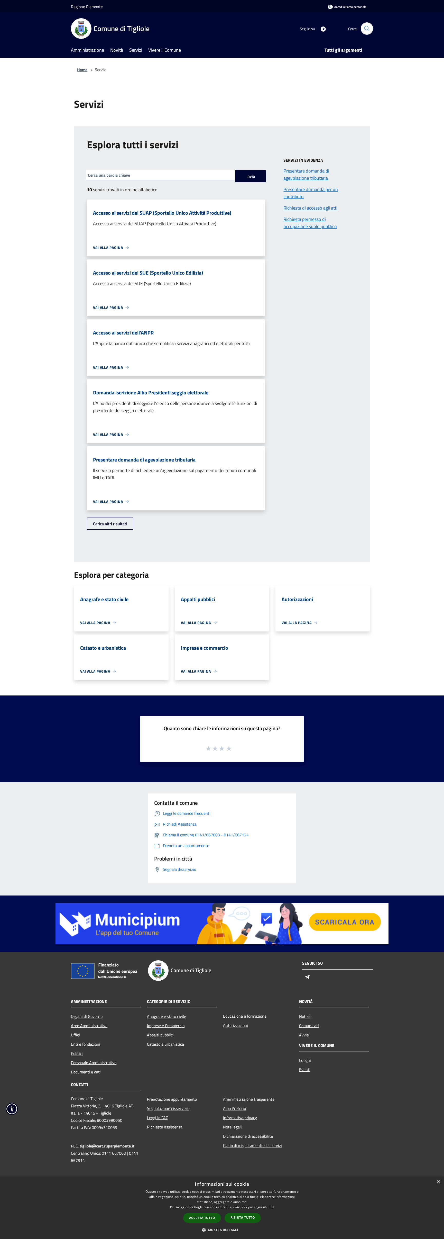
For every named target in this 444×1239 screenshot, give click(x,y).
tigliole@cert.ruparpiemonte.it (107, 1146)
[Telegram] (321, 28)
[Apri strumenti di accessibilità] (12, 1109)
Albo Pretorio (234, 1108)
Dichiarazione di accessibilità (248, 1136)
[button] (222, 1230)
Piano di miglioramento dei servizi (252, 1145)
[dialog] (222, 1208)
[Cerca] (367, 28)
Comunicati (309, 1026)
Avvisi (304, 1035)
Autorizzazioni (235, 1025)
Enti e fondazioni (85, 1044)
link (271, 1207)
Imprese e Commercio (165, 1026)
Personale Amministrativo (93, 1063)
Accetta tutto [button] (202, 1218)
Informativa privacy (240, 1118)
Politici (77, 1053)
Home (82, 70)
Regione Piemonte (87, 7)
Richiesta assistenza (164, 1127)
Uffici (75, 1035)
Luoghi (305, 1060)
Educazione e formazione (244, 1016)
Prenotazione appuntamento (172, 1099)
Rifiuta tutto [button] (242, 1217)
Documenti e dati (86, 1072)
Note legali (232, 1127)
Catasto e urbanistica (165, 1044)
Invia (250, 176)
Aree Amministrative (89, 1026)
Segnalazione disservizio (168, 1108)
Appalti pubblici (160, 1035)
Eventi (304, 1069)
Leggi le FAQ (158, 1118)
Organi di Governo (87, 1016)
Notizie (305, 1016)
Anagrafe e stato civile (166, 1016)
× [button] (438, 1182)
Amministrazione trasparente (248, 1099)
